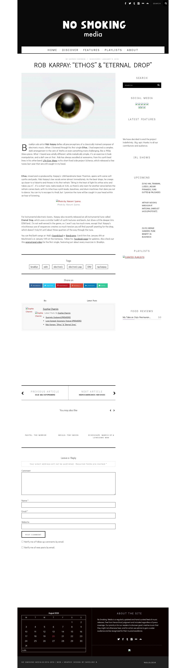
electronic (58, 266)
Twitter (49, 285)
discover (70, 50)
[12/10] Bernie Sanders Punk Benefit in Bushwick (148, 232)
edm (46, 266)
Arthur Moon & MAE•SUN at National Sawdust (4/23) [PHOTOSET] (150, 207)
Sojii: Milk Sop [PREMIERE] (45, 393)
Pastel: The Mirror (35, 435)
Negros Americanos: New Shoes (92, 393)
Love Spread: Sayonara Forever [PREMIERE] (63, 321)
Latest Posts (92, 300)
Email (103, 285)
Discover (95, 59)
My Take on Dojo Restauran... (137, 317)
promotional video (34, 242)
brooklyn (34, 266)
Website (25, 522)
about (132, 50)
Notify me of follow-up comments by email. (44, 541)
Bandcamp (71, 235)
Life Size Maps (50, 160)
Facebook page (81, 238)
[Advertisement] (68, 358)
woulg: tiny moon (68, 435)
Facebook (36, 285)
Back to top (149, 662)
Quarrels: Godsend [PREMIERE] (58, 317)
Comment (26, 470)
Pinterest (63, 285)
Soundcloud (57, 235)
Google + (77, 285)
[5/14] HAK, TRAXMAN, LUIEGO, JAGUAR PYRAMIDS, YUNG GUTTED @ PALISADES (151, 188)
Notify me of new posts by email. (39, 547)
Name (25, 500)
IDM (89, 266)
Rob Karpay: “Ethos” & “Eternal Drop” (61, 324)
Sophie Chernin (64, 313)
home (52, 50)
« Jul (24, 650)
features (91, 50)
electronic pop (75, 266)
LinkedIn (91, 285)
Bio (45, 300)
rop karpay (101, 266)
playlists (113, 50)
